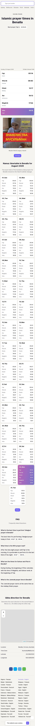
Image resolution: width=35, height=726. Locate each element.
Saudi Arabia (4, 703)
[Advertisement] (17, 48)
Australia (20, 679)
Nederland (4, 698)
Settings (17, 155)
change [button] (29, 172)
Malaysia (20, 692)
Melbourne (9, 7)
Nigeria (20, 698)
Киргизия (3, 714)
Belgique (20, 682)
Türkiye (20, 706)
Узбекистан (21, 716)
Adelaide (26, 7)
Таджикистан (5, 716)
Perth (21, 7)
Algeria (3, 679)
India (19, 690)
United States (22, 708)
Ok (27, 723)
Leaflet (24, 641)
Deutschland (4, 687)
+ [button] (3, 612)
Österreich (4, 700)
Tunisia (3, 706)
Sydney (3, 7)
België (2, 682)
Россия (20, 714)
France (3, 690)
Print (17, 510)
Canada (3, 684)
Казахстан (21, 711)
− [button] (3, 616)
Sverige (20, 703)
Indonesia (3, 692)
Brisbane (16, 7)
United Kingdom (5, 708)
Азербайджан (5, 711)
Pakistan (20, 700)
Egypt (20, 687)
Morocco (20, 695)
